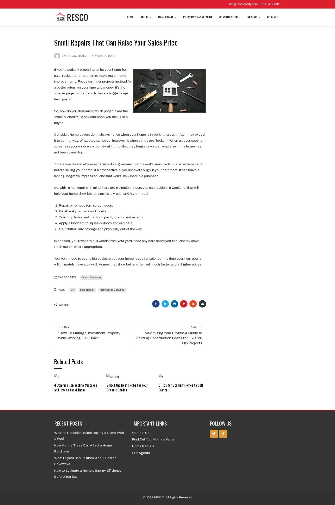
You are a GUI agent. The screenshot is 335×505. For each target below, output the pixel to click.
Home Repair (87, 290)
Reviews (252, 17)
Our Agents (141, 453)
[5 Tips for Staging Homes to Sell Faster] (161, 377)
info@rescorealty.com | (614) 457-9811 (255, 4)
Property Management (197, 17)
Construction (228, 17)
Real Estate (166, 17)
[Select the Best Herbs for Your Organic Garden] (112, 377)
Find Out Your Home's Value (153, 439)
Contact (272, 17)
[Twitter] (214, 434)
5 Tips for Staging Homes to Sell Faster (181, 387)
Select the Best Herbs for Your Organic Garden (127, 387)
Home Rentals (143, 446)
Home (130, 17)
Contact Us (140, 433)
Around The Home (91, 277)
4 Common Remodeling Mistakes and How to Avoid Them (75, 387)
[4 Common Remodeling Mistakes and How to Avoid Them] (56, 377)
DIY (72, 290)
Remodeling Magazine (112, 290)
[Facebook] (223, 434)
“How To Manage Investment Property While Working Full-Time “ (89, 333)
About (145, 17)
